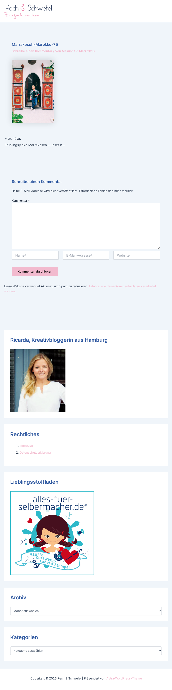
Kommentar (21, 200)
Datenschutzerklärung (35, 452)
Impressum (27, 446)
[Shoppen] (52, 533)
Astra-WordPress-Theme (124, 678)
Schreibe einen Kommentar (32, 51)
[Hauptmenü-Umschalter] (163, 11)
